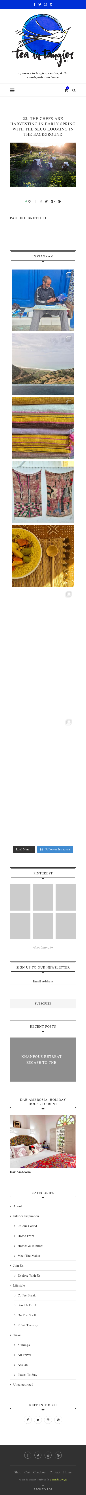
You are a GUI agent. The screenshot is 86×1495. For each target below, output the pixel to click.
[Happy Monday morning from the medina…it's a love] (43, 811)
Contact (55, 1472)
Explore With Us (29, 1275)
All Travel (24, 1354)
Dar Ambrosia (20, 1171)
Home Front (26, 1235)
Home (67, 1472)
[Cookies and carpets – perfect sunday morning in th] (43, 748)
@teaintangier (43, 947)
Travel (17, 1335)
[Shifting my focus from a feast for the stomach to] (43, 492)
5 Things (24, 1345)
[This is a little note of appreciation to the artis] (43, 300)
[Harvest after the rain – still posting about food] (43, 684)
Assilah (23, 1364)
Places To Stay (27, 1374)
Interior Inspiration (26, 1216)
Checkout (40, 1472)
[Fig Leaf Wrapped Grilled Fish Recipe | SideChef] (43, 926)
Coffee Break (27, 1295)
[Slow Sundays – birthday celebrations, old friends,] (43, 364)
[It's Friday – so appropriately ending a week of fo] (43, 556)
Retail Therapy (28, 1325)
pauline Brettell (28, 218)
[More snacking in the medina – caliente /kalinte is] (43, 620)
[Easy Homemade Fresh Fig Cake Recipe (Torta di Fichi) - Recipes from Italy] (20, 897)
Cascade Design (58, 1479)
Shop (17, 1472)
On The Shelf (27, 1315)
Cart (27, 1472)
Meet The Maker (29, 1255)
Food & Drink (27, 1305)
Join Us (18, 1265)
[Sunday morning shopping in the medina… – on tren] (43, 428)
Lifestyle (19, 1285)
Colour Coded (27, 1226)
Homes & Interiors (30, 1245)
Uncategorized (23, 1384)
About (17, 1206)
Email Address (43, 981)
